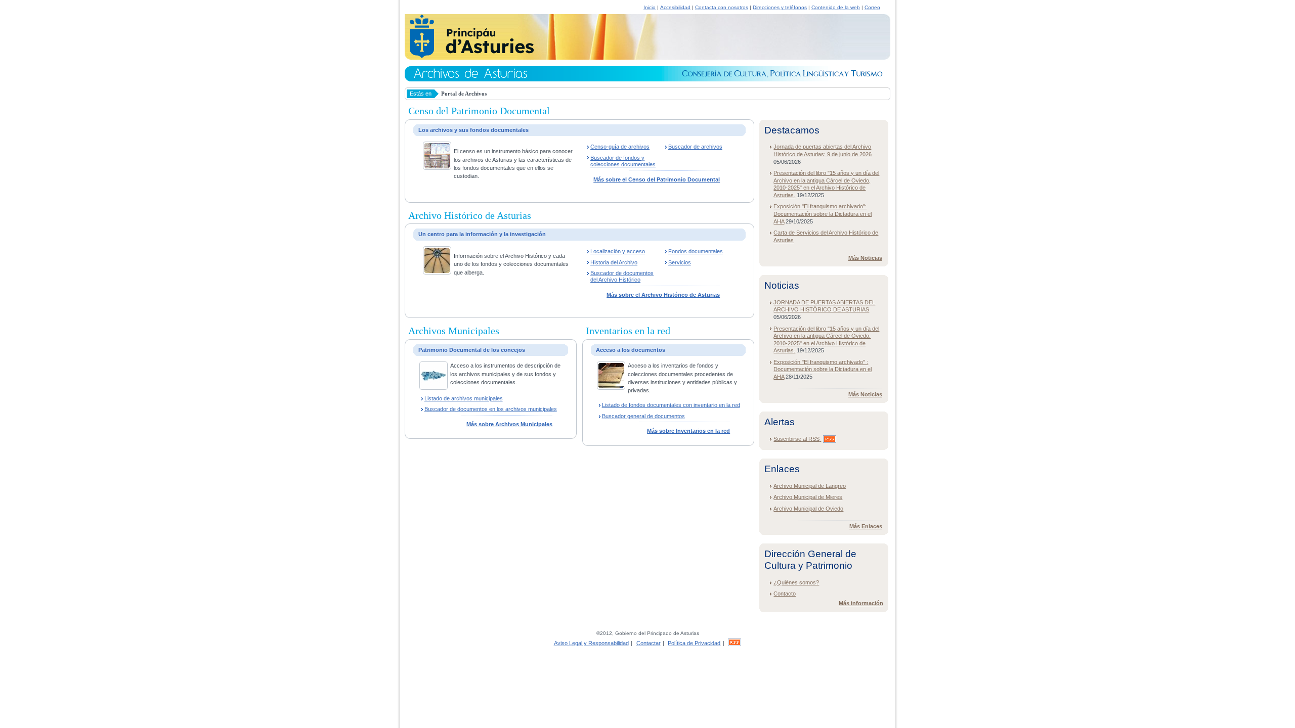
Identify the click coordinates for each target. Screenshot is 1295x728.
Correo (872, 7)
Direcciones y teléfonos (780, 7)
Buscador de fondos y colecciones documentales (623, 161)
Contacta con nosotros (721, 7)
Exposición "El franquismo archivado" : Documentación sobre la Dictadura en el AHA (822, 369)
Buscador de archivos (695, 147)
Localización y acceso (617, 251)
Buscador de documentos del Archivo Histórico (622, 276)
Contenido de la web (835, 7)
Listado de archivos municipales (463, 398)
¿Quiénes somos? (796, 582)
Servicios (679, 262)
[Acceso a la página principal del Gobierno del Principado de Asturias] (469, 57)
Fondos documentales (695, 251)
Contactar (648, 643)
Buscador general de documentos (643, 416)
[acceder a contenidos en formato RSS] (734, 643)
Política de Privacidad (694, 643)
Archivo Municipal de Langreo (809, 486)
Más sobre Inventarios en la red (688, 431)
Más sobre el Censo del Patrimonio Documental (656, 179)
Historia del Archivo (613, 262)
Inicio (649, 7)
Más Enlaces (865, 526)
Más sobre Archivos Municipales (509, 424)
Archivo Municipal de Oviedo (808, 509)
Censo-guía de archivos (620, 147)
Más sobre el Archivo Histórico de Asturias (663, 295)
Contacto (784, 593)
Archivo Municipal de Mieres (807, 497)
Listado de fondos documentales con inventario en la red (671, 405)
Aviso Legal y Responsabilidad (591, 643)
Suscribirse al (796, 439)
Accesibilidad (675, 7)
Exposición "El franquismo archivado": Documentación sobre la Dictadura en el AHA (822, 213)
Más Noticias (865, 258)
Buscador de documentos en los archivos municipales (490, 409)
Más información (861, 603)
